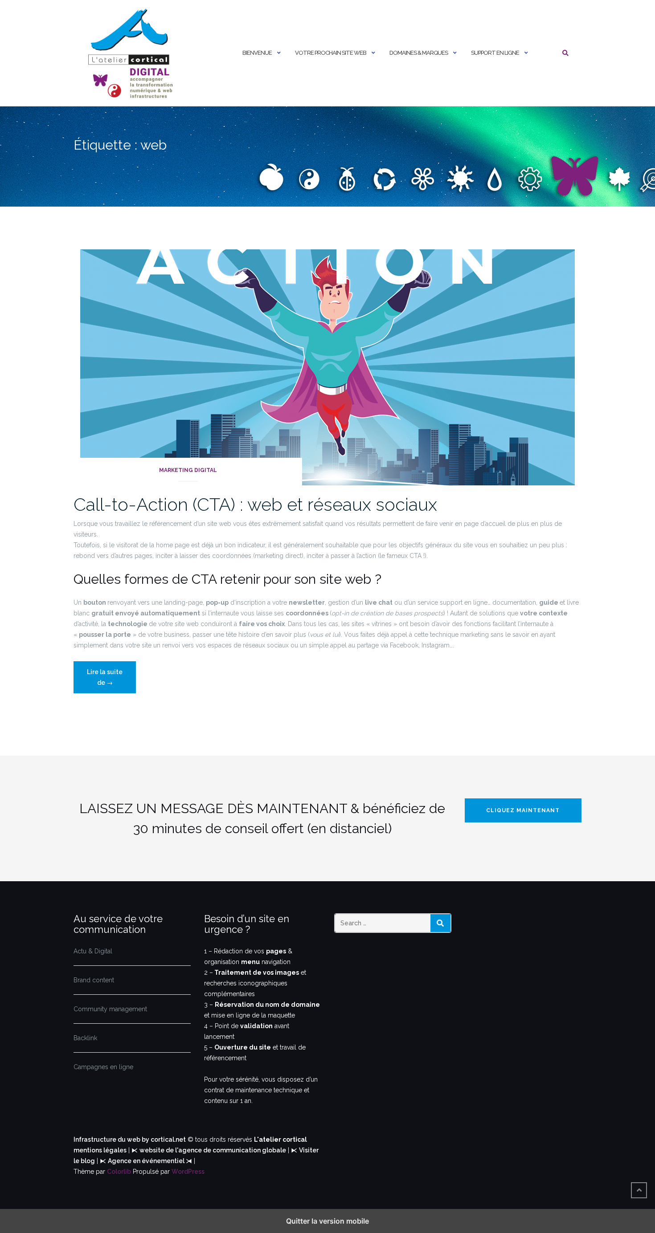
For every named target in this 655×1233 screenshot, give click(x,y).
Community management (110, 1009)
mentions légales (100, 1150)
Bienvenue (257, 52)
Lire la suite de (110, 680)
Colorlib (119, 1171)
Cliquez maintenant (523, 810)
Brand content (94, 980)
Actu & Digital (93, 951)
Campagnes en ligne (103, 1066)
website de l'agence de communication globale (212, 1150)
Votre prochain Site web (330, 52)
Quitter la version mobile (327, 1221)
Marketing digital (188, 470)
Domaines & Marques (418, 52)
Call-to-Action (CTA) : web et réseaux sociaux (255, 504)
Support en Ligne (495, 52)
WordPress (188, 1171)
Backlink (85, 1038)
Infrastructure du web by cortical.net (130, 1139)
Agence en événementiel (147, 1160)
